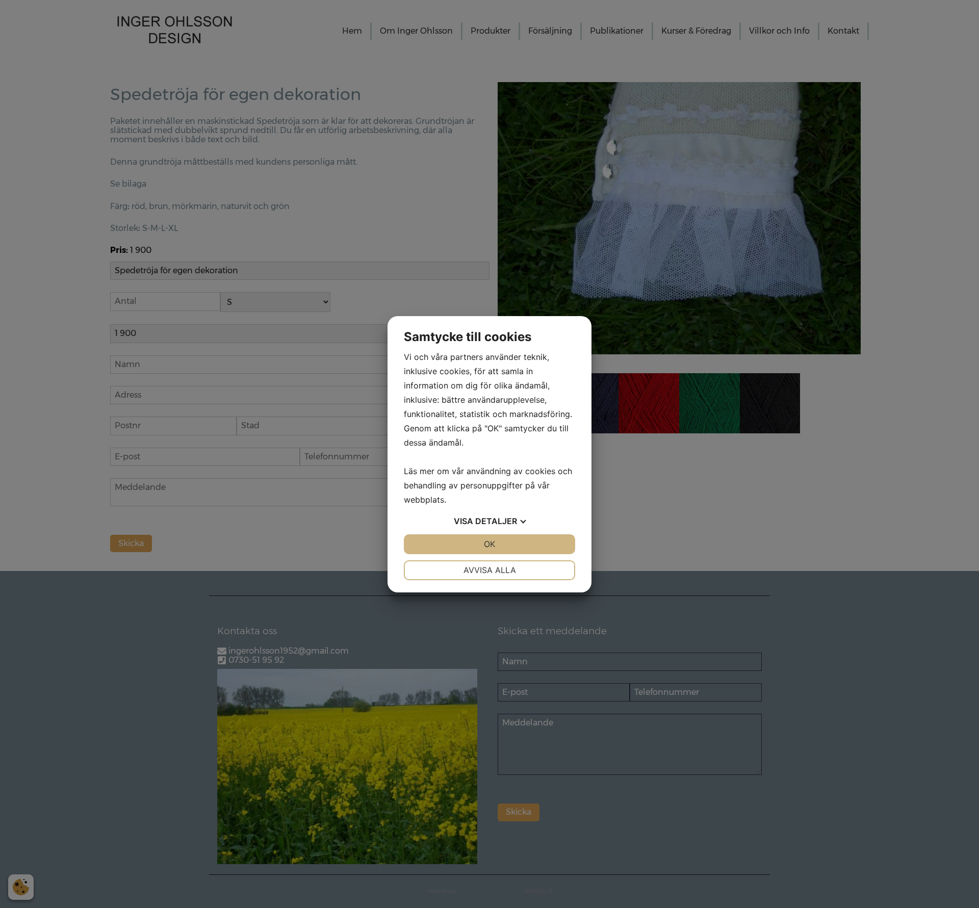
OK (489, 544)
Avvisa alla (489, 570)
